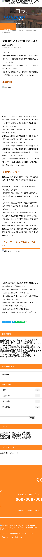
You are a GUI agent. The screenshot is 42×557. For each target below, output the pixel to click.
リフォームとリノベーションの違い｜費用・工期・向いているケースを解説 (20, 340)
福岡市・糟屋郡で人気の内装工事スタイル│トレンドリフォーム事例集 (20, 352)
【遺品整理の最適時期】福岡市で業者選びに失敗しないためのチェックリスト (20, 348)
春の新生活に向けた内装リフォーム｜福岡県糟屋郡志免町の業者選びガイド (20, 355)
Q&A (20, 390)
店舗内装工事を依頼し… (22, 434)
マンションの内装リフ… (22, 437)
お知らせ (20, 395)
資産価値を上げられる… (22, 436)
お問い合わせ (7, 309)
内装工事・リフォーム (17, 30)
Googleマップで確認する (12, 537)
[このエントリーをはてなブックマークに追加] (13, 322)
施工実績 (20, 401)
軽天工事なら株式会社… (22, 432)
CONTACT (8, 29)
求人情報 (20, 407)
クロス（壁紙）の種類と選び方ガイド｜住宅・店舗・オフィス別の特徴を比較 (20, 344)
